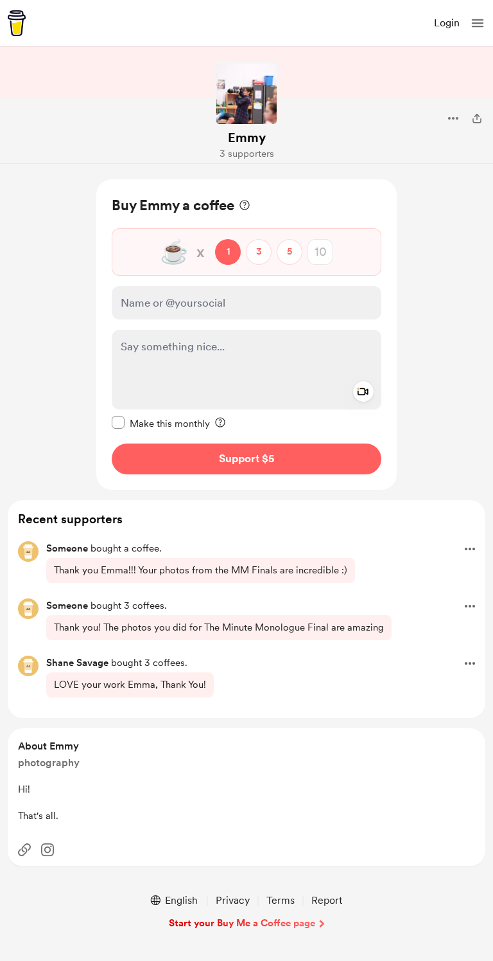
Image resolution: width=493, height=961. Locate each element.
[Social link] (24, 849)
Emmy (247, 137)
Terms (280, 900)
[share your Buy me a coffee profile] (477, 118)
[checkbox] (161, 423)
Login (447, 23)
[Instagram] (47, 849)
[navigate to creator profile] (246, 94)
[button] (477, 23)
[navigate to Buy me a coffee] (17, 23)
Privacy (233, 900)
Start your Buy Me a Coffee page (242, 923)
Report (326, 900)
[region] (246, 334)
